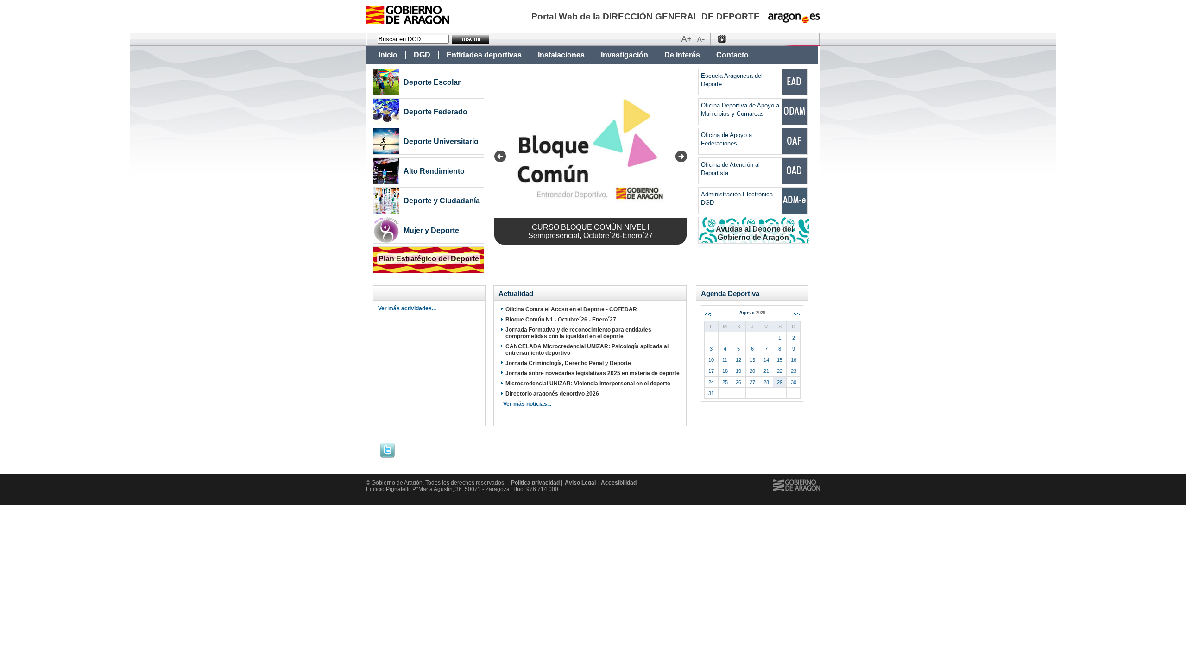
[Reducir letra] (701, 39)
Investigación (624, 55)
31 (711, 393)
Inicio (388, 55)
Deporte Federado (435, 112)
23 (793, 371)
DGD (422, 55)
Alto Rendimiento (434, 171)
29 (779, 382)
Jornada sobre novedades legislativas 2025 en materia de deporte (592, 373)
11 (724, 360)
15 (779, 360)
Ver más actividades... (407, 308)
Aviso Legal (580, 482)
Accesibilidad (619, 482)
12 (738, 360)
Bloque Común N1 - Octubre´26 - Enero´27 (560, 319)
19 (738, 371)
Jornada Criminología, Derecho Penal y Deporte (568, 363)
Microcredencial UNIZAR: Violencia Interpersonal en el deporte (587, 383)
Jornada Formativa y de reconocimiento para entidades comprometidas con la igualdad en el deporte (578, 333)
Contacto (732, 55)
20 (752, 371)
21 (766, 371)
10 (711, 360)
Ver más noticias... (527, 404)
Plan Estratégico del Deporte (429, 259)
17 (711, 371)
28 (766, 382)
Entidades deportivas (484, 55)
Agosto (752, 312)
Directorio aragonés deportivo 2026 (552, 393)
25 (725, 382)
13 (752, 360)
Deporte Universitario (441, 141)
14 (766, 360)
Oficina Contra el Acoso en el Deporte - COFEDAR (571, 309)
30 (793, 382)
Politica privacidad (535, 482)
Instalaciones (561, 55)
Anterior (708, 314)
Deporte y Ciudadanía (442, 201)
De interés (682, 55)
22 (779, 371)
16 (793, 360)
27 (752, 382)
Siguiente (797, 314)
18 (725, 371)
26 (738, 382)
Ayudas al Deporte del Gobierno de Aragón (754, 233)
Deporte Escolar (432, 82)
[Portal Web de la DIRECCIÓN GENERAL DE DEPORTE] (407, 21)
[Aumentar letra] (686, 39)
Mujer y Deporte (431, 230)
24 (711, 382)
